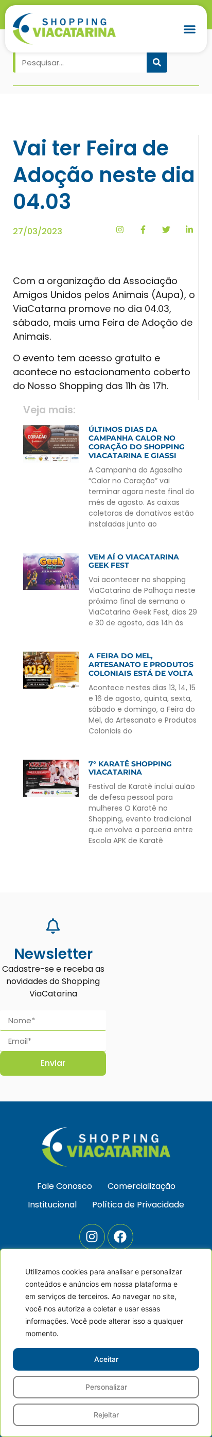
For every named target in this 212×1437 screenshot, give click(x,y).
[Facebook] (120, 1237)
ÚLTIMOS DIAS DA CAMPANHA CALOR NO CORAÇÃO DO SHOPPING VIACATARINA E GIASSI (137, 442)
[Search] (157, 62)
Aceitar (106, 1359)
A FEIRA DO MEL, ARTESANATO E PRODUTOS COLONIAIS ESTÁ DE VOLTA (141, 664)
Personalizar (106, 1386)
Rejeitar (106, 1414)
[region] (106, 1343)
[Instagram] (92, 1237)
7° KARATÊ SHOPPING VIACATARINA (130, 768)
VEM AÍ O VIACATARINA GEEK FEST (134, 561)
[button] (190, 29)
